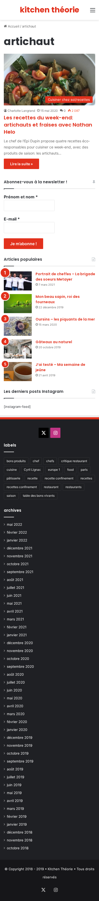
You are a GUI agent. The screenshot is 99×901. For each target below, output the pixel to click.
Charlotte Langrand (21, 111)
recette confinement (59, 478)
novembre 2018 (19, 840)
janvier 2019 (17, 824)
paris (84, 470)
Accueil (13, 26)
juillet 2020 (16, 682)
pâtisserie (13, 478)
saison (11, 495)
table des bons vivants (39, 495)
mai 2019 (14, 793)
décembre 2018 (19, 832)
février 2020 (17, 722)
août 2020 (15, 674)
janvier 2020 (17, 730)
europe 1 (54, 470)
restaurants (73, 487)
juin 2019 (14, 785)
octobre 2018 (17, 848)
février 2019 (17, 816)
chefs (50, 461)
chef (36, 461)
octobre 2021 (17, 564)
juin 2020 (14, 690)
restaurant (51, 487)
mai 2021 (14, 603)
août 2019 (15, 769)
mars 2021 (15, 619)
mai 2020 (14, 698)
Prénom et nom (21, 196)
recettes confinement (22, 487)
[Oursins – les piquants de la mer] (18, 326)
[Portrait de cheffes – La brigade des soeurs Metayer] (18, 280)
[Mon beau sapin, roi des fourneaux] (18, 303)
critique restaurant (74, 461)
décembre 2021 (19, 548)
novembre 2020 (20, 651)
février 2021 (16, 627)
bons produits (16, 461)
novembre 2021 (19, 556)
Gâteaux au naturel (54, 341)
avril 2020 (15, 706)
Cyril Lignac (32, 470)
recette (32, 478)
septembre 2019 (20, 761)
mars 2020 (16, 714)
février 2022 (17, 532)
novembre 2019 (19, 745)
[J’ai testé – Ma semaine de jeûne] (18, 371)
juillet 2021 (15, 588)
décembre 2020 (20, 643)
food (70, 470)
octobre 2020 (18, 659)
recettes (86, 478)
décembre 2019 (19, 738)
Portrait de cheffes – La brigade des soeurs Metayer (65, 276)
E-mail (12, 218)
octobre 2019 (18, 753)
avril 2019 (15, 801)
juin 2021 (14, 595)
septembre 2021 (20, 572)
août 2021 (15, 580)
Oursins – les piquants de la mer (65, 319)
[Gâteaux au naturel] (18, 348)
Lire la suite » (21, 164)
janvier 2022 (17, 540)
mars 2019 (15, 809)
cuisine (12, 470)
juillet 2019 (15, 777)
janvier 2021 (17, 635)
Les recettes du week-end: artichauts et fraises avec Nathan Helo (48, 124)
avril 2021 (15, 611)
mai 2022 (14, 524)
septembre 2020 (20, 666)
